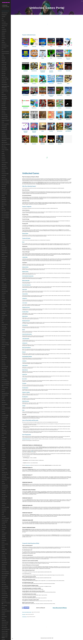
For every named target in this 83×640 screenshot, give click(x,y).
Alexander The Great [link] (5, 90)
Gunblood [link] (3, 466)
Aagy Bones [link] (3, 42)
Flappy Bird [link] (3, 400)
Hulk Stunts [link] (3, 505)
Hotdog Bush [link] (4, 490)
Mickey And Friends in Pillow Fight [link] (6, 603)
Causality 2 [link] (3, 274)
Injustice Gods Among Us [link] (5, 518)
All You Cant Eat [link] (4, 109)
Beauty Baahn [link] (4, 199)
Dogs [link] (2, 320)
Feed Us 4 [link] (3, 391)
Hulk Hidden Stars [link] (4, 496)
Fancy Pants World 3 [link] (5, 387)
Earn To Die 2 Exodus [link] (5, 366)
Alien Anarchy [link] (4, 94)
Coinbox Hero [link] (4, 289)
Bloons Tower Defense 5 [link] (5, 217)
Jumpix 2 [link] (3, 531)
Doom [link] (3, 337)
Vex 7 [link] (2, 18)
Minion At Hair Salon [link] (5, 623)
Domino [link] (3, 322)
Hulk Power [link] (3, 501)
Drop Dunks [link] (3, 346)
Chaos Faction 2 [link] (4, 280)
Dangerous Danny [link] (4, 315)
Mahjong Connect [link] (4, 564)
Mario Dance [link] (4, 578)
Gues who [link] (3, 459)
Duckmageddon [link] (4, 355)
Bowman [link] (3, 241)
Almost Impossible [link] (4, 114)
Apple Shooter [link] (4, 164)
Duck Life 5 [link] (3, 353)
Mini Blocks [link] (3, 614)
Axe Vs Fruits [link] (4, 177)
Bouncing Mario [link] (4, 239)
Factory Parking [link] (4, 379)
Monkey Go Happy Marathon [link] (4, 637)
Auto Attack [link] (3, 169)
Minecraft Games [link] (4, 609)
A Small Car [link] (3, 36)
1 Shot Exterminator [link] (5, 23)
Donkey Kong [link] (4, 326)
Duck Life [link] (3, 348)
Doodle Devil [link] (4, 329)
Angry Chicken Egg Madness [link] (6, 144)
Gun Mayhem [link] (4, 463)
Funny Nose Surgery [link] (5, 417)
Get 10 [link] (3, 435)
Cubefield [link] (3, 307)
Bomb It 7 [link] (3, 230)
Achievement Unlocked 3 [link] (5, 53)
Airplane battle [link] (4, 80)
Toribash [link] (3, 40)
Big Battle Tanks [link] (4, 201)
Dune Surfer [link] (3, 359)
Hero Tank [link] (3, 483)
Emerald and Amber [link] (5, 375)
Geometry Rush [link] (4, 433)
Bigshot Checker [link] (4, 204)
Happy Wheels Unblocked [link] (5, 477)
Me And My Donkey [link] (5, 595)
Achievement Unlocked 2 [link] (5, 51)
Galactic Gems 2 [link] (4, 426)
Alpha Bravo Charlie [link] (5, 116)
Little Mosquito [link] (4, 560)
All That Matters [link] (4, 107)
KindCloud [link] (3, 547)
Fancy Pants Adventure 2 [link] (5, 381)
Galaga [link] (3, 428)
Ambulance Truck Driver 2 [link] (5, 120)
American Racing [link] (4, 125)
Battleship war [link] (4, 197)
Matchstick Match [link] (4, 593)
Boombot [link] (3, 232)
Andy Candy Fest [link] (4, 136)
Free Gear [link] (3, 409)
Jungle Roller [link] (3, 536)
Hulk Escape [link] (3, 494)
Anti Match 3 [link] (3, 158)
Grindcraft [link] (3, 453)
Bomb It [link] (3, 219)
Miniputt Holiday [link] (4, 625)
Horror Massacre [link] (4, 488)
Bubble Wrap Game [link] (5, 252)
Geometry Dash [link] (4, 184)
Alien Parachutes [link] (4, 96)
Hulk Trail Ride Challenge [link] (5, 507)
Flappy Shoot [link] (4, 402)
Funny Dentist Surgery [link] (5, 415)
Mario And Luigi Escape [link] (5, 571)
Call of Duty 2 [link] (4, 261)
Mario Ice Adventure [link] (5, 586)
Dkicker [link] (3, 318)
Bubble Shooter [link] (4, 250)
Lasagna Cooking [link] (4, 553)
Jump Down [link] (3, 529)
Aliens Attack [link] (4, 103)
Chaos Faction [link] (4, 278)
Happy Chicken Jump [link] (5, 474)
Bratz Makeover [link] (4, 247)
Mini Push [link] (3, 618)
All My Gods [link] (3, 105)
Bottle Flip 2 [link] (3, 236)
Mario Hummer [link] (4, 584)
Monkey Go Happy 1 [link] (5, 631)
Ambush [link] (3, 122)
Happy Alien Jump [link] (4, 472)
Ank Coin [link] (3, 151)
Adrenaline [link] (3, 60)
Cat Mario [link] (3, 272)
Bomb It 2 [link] (3, 221)
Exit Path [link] (3, 377)
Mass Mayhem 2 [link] (4, 591)
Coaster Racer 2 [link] (4, 287)
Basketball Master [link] (4, 193)
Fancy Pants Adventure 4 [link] (5, 383)
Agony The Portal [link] (4, 77)
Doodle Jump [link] (4, 335)
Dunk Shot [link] (3, 361)
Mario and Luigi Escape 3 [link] (5, 573)
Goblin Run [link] (3, 442)
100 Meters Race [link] (4, 25)
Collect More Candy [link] (5, 291)
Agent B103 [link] (3, 75)
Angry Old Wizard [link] (4, 147)
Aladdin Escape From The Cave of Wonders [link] (5, 87)
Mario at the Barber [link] (5, 575)
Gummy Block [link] (4, 461)
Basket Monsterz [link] (4, 190)
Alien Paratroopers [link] (4, 98)
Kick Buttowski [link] (4, 540)
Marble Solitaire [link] (4, 569)
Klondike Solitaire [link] (4, 549)
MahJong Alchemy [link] (4, 562)
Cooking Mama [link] (4, 300)
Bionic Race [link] (3, 208)
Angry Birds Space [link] (4, 142)
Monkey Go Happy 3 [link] (5, 634)
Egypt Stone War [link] (4, 368)
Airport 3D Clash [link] (4, 82)
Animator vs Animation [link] (5, 149)
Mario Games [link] (4, 582)
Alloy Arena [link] (3, 111)
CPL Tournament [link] (4, 302)
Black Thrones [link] (4, 210)
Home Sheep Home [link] (5, 485)
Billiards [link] (3, 206)
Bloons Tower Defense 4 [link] (5, 215)
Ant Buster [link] (3, 155)
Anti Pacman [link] (3, 160)
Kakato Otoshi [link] (4, 538)
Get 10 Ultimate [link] (4, 437)
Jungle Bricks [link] (4, 534)
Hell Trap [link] (3, 481)
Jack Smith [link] (3, 523)
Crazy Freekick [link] (4, 304)
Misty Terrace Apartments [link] (6, 629)
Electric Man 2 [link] (4, 370)
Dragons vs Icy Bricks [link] (5, 342)
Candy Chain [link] (3, 265)
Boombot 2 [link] (3, 234)
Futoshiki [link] (3, 424)
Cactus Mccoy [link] (4, 258)
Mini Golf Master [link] (4, 616)
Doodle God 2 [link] (4, 333)
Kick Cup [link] (3, 542)
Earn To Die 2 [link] (4, 364)
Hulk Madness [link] (4, 499)
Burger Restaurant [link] (4, 256)
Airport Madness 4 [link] (4, 84)
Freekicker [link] (3, 411)
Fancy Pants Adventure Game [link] (5, 385)
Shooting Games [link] (4, 14)
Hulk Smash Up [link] (4, 503)
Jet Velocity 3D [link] (4, 527)
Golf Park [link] (3, 446)
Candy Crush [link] (3, 267)
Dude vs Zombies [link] (4, 357)
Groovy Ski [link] (3, 455)
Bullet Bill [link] (3, 254)
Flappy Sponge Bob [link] (4, 404)
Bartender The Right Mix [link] (5, 182)
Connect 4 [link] (3, 296)
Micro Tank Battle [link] (4, 605)
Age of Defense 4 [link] (4, 69)
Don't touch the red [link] (4, 324)
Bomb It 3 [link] (3, 223)
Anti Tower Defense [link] (5, 162)
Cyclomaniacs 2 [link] (4, 311)
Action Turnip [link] (4, 58)
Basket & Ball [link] (4, 186)
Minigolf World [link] (4, 620)
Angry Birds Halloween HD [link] (6, 138)
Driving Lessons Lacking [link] (5, 344)
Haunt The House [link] (4, 479)
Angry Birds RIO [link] (4, 140)
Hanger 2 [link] (3, 470)
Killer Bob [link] (3, 545)
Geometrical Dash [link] (4, 431)
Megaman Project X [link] (5, 597)
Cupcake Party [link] (4, 309)
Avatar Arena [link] (4, 171)
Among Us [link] (3, 27)
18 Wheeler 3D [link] (4, 31)
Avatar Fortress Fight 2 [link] (5, 173)
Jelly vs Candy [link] (4, 525)
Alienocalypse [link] (4, 101)
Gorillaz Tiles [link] (3, 450)
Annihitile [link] (3, 153)
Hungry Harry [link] (4, 510)
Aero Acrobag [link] (4, 66)
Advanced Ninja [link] (4, 62)
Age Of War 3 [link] (4, 73)
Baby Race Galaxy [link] (4, 179)
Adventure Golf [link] (4, 64)
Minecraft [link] (3, 607)
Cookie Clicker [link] (4, 29)
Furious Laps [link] (3, 422)
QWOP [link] (3, 20)
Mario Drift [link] (3, 580)
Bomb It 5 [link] (3, 226)
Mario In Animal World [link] (5, 588)
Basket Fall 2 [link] (4, 188)
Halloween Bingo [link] (4, 468)
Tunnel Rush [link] (3, 16)
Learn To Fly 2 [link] (4, 556)
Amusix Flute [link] (3, 131)
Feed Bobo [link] (3, 389)
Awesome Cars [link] (4, 175)
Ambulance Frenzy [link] (4, 118)
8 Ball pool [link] (3, 34)
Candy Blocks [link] (4, 263)
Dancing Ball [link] (3, 313)
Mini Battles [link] (3, 612)
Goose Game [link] (4, 448)
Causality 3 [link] (3, 276)
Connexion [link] (3, 298)
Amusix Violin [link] (3, 133)
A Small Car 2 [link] (4, 38)
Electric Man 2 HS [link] (4, 372)
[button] (82, 1)
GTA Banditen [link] (4, 457)
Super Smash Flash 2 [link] (5, 12)
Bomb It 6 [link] (3, 228)
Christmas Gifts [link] (4, 283)
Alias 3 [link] (3, 92)
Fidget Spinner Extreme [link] (5, 393)
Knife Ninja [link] (3, 551)
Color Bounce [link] (4, 293)
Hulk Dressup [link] (4, 492)
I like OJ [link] (3, 514)
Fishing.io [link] (3, 398)
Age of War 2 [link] (3, 71)
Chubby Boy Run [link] (4, 285)
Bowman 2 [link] (3, 243)
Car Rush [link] (3, 269)
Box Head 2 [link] (3, 245)
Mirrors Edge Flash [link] (4, 627)
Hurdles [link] (3, 512)
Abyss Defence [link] (4, 47)
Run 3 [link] (2, 49)
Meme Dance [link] (4, 599)
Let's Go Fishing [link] (4, 558)
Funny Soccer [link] (4, 420)
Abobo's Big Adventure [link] (5, 45)
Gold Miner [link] (3, 444)
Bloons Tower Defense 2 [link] (5, 212)
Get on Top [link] (3, 439)
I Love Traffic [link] (4, 516)
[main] (47, 7)
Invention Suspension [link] (5, 520)
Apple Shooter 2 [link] (4, 166)
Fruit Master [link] (3, 413)
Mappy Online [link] (4, 567)
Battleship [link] (3, 195)
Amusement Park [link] (4, 129)
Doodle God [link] (3, 331)
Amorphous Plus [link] (4, 127)
